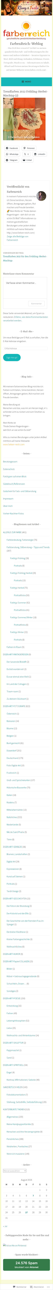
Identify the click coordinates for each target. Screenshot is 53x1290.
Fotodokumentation (16, 1094)
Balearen (11, 721)
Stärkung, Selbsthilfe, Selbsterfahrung (24, 1102)
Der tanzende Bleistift (16, 661)
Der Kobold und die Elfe (18, 913)
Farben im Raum (14, 647)
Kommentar (36, 303)
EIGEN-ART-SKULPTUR (13, 1042)
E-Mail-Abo (26, 331)
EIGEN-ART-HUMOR (11, 954)
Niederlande (12, 824)
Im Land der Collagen (16, 684)
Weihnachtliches (14, 946)
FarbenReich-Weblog (26, 44)
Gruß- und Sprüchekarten (18, 780)
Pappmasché (13, 1050)
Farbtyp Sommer (18, 602)
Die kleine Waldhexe (16, 931)
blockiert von (30, 1266)
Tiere (9, 839)
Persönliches (13, 1139)
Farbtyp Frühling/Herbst (21, 573)
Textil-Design (13, 891)
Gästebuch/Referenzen (14, 483)
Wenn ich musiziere (15, 1153)
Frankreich (11, 772)
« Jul (5, 1226)
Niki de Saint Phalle (15, 832)
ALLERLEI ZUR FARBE (12, 532)
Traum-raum (12, 691)
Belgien (10, 735)
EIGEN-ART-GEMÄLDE (12, 846)
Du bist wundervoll (15, 669)
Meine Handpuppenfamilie (19, 1124)
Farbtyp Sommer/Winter (21, 617)
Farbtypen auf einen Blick (14, 476)
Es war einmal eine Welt (17, 676)
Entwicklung (12, 1005)
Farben (10, 1013)
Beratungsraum (10, 461)
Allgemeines (12, 1116)
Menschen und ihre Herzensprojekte (23, 1131)
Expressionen (13, 868)
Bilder (9, 968)
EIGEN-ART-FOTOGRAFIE (14, 706)
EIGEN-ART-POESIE (11, 998)
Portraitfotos (20, 595)
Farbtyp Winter (17, 632)
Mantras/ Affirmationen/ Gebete (21, 1079)
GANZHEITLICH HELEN (12, 1087)
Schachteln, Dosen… (16, 983)
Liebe (9, 1028)
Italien (9, 795)
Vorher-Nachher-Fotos (13, 513)
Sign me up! (11, 357)
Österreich (11, 713)
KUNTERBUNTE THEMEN (14, 1109)
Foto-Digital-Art (13, 765)
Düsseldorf (11, 750)
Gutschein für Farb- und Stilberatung (19, 491)
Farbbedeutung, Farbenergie (20, 539)
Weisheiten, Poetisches (17, 1146)
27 (26, 1212)
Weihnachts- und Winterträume (21, 1035)
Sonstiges (11, 991)
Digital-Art (11, 861)
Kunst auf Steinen (15, 876)
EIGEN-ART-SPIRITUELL (13, 1065)
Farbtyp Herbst (17, 587)
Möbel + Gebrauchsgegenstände (22, 976)
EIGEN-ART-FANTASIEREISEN (15, 654)
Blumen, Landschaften (17, 854)
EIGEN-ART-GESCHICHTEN (14, 898)
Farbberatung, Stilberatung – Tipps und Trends (28, 547)
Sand (9, 1057)
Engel (9, 1072)
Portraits (18, 565)
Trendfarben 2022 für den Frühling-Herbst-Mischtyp (25, 257)
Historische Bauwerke (16, 787)
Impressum (8, 498)
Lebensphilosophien (16, 1020)
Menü (28, 81)
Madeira (10, 802)
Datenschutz (9, 469)
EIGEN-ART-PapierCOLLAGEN (16, 961)
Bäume (10, 728)
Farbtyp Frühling (17, 558)
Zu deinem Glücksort (16, 698)
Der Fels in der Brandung (18, 905)
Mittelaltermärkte (15, 809)
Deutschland (12, 758)
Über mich (8, 505)
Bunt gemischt (13, 743)
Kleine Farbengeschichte (18, 939)
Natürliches (12, 817)
